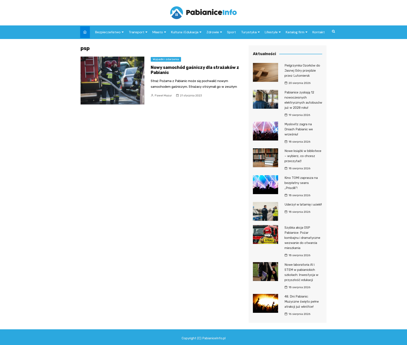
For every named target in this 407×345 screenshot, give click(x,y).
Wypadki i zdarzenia (166, 59)
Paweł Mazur (163, 95)
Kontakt (318, 32)
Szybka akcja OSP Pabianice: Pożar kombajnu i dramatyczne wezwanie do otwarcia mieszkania (302, 238)
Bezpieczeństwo (108, 32)
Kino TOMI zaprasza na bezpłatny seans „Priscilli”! (301, 183)
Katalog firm (295, 32)
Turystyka (249, 32)
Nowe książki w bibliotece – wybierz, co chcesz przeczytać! (302, 156)
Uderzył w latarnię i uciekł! (303, 204)
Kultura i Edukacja (184, 32)
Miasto (157, 32)
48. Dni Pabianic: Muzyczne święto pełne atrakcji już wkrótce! (301, 302)
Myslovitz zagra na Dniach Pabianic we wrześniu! (298, 129)
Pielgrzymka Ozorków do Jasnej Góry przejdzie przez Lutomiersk (302, 71)
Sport (231, 32)
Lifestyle (271, 32)
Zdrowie (212, 32)
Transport (136, 32)
